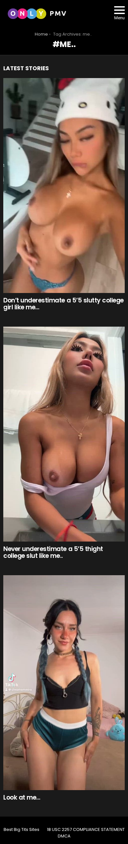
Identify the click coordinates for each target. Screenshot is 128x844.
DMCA (64, 836)
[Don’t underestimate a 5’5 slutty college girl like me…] (64, 185)
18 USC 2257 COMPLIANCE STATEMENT (86, 829)
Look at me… (21, 797)
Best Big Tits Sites (21, 829)
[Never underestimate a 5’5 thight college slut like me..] (64, 434)
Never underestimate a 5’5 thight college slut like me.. (53, 552)
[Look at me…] (64, 682)
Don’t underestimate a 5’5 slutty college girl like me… (63, 304)
